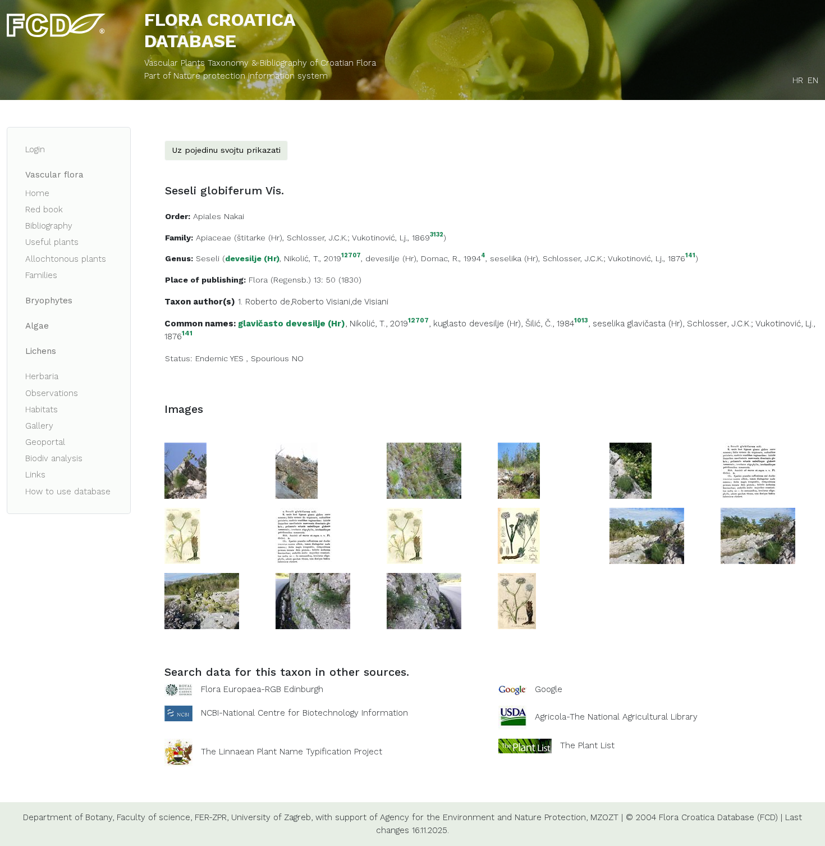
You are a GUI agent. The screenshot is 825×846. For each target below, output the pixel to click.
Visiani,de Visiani (357, 302)
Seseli (207, 258)
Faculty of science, (154, 817)
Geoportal (45, 442)
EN (813, 80)
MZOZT (604, 817)
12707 (351, 256)
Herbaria (41, 376)
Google (548, 689)
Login (35, 149)
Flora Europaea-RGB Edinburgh (262, 689)
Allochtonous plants (65, 259)
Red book (44, 209)
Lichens (40, 351)
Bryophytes (48, 300)
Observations (51, 393)
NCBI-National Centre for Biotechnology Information (304, 713)
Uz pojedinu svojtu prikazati (226, 149)
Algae (37, 326)
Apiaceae (213, 237)
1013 (581, 320)
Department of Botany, (68, 817)
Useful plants (52, 242)
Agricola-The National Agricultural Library (616, 717)
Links (35, 475)
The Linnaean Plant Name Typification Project (291, 752)
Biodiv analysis (53, 458)
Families (41, 275)
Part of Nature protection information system (236, 76)
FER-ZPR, (211, 817)
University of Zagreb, (272, 817)
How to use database (68, 491)
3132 (436, 235)
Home (37, 193)
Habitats (41, 409)
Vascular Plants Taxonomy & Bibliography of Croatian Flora (260, 63)
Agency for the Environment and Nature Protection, (484, 817)
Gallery (39, 426)
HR (797, 80)
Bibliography (48, 226)
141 (690, 256)
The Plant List (587, 745)
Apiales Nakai (218, 216)
